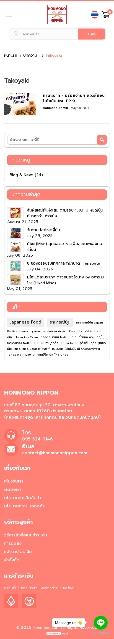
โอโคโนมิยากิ (73, 349)
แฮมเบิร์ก (43, 355)
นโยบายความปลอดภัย (24, 506)
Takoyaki (58, 349)
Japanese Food (25, 322)
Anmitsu (40, 331)
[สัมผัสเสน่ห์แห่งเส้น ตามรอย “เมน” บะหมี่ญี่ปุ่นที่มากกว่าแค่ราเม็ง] (15, 213)
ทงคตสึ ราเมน (50, 337)
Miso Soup (30, 349)
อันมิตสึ (52, 331)
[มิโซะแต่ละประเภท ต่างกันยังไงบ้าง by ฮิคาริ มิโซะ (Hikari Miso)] (15, 280)
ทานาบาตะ (29, 355)
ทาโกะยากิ (44, 349)
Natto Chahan (34, 343)
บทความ (30, 55)
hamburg (26, 331)
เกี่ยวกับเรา (13, 481)
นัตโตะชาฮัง (15, 343)
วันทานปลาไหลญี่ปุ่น (43, 230)
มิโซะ (10, 349)
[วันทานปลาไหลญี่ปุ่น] (15, 233)
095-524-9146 (37, 439)
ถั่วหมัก (84, 337)
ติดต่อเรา (12, 489)
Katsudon (77, 331)
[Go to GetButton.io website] (101, 633)
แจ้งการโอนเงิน (18, 552)
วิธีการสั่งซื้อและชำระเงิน (25, 535)
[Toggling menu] (5, 14)
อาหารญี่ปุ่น (60, 322)
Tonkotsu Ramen (28, 337)
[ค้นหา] (102, 140)
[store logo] (57, 14)
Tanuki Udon (69, 343)
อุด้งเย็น (85, 343)
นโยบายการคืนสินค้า (22, 498)
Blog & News (22, 175)
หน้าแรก (10, 55)
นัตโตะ (74, 337)
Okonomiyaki (90, 349)
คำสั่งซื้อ (11, 560)
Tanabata (14, 355)
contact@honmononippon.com (54, 453)
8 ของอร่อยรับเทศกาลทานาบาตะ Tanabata (63, 263)
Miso (18, 349)
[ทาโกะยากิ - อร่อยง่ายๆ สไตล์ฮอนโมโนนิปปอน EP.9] (20, 104)
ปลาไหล (55, 355)
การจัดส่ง (13, 543)
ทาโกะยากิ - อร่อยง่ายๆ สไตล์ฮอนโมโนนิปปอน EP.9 (74, 98)
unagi (65, 355)
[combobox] (57, 34)
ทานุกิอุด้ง (52, 343)
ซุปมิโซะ (101, 343)
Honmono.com (46, 627)
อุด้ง (94, 343)
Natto (64, 337)
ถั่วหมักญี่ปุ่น (97, 337)
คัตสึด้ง (63, 331)
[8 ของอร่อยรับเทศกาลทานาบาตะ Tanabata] (15, 266)
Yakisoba (92, 331)
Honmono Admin (56, 107)
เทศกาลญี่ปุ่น (85, 322)
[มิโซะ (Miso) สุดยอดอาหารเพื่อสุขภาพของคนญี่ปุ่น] (15, 247)
